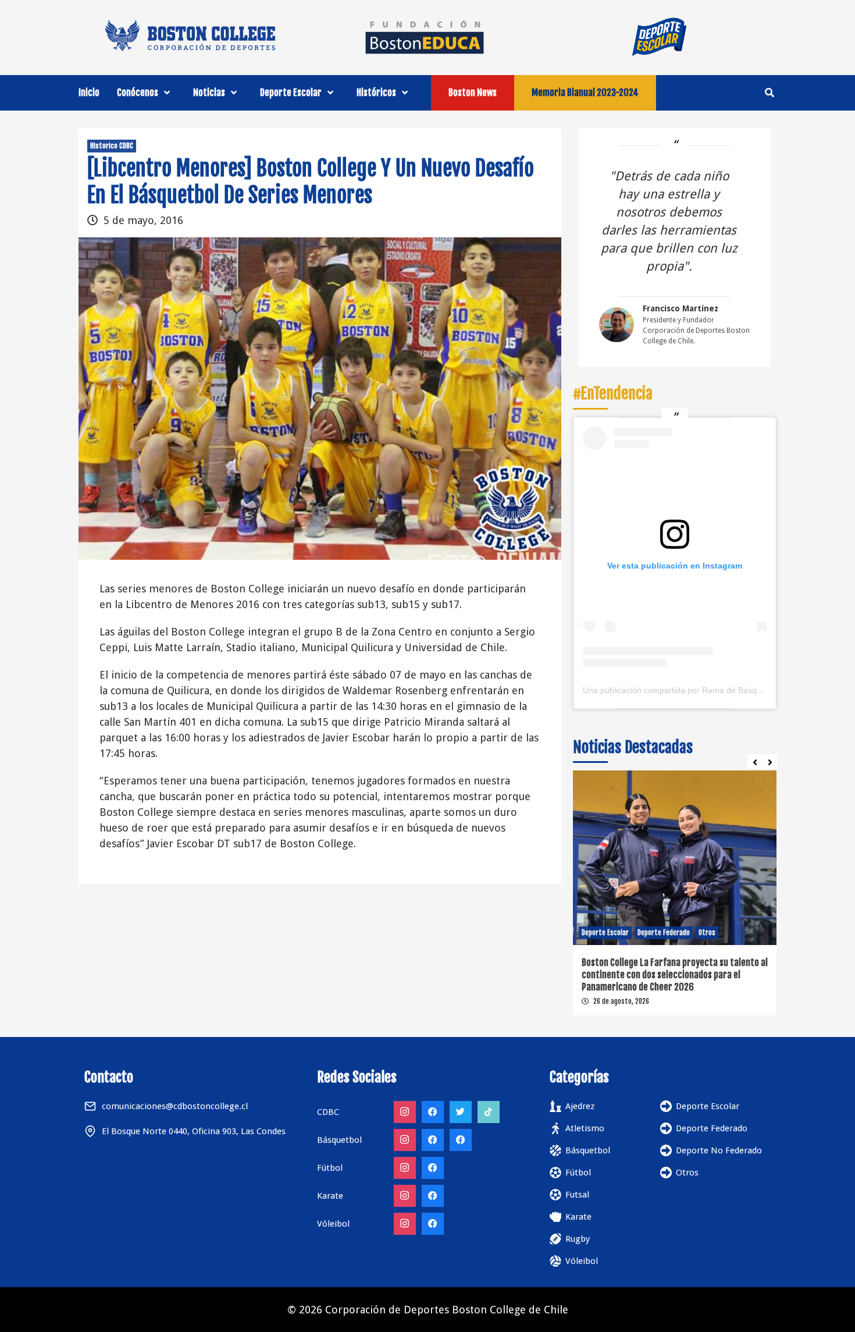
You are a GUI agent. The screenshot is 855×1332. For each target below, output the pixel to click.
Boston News (472, 92)
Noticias (209, 92)
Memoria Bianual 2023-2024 (585, 92)
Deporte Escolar (291, 92)
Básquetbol (587, 1150)
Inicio (89, 92)
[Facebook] (433, 1112)
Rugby (577, 1239)
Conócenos (137, 92)
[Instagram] (405, 1112)
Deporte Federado (663, 932)
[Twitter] (461, 1112)
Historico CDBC (111, 145)
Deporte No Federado (719, 1150)
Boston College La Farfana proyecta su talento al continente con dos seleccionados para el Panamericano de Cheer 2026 (675, 975)
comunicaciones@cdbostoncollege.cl (175, 1106)
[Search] (769, 92)
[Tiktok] (489, 1112)
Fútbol (578, 1172)
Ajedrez (579, 1106)
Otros (707, 932)
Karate (578, 1217)
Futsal (577, 1194)
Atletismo (584, 1128)
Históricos (376, 92)
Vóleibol (581, 1261)
